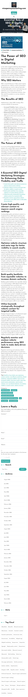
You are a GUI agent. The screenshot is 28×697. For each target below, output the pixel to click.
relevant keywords (6, 673)
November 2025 (8, 516)
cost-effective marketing (16, 376)
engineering (5, 34)
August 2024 (7, 578)
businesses (4, 630)
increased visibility (5, 380)
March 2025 (7, 549)
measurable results (6, 658)
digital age (19, 638)
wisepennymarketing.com (14, 8)
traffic (13, 689)
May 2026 (6, 492)
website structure (19, 385)
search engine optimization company (9, 398)
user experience (21, 689)
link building (12, 654)
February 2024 (7, 603)
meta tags (23, 380)
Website (3, 444)
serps (7, 685)
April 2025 (6, 545)
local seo (19, 654)
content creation (5, 376)
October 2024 (7, 570)
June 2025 (6, 537)
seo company (13, 37)
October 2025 (7, 520)
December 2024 (8, 561)
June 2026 (6, 487)
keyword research (17, 650)
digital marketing (21, 32)
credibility (12, 638)
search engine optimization (8, 382)
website (10, 693)
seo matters (23, 383)
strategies (13, 685)
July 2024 (6, 582)
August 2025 (7, 529)
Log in (5, 615)
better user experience (17, 375)
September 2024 (8, 574)
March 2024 (7, 599)
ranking (22, 669)
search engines (21, 681)
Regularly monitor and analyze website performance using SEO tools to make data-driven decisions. (15, 199)
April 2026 (6, 496)
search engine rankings (7, 677)
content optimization (7, 634)
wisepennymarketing (16, 50)
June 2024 (6, 586)
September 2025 (8, 524)
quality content (15, 669)
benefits (11, 626)
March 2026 (7, 500)
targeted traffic (6, 689)
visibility (4, 693)
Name (3, 432)
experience (15, 642)
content (11, 630)
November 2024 (8, 566)
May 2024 (6, 590)
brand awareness (19, 626)
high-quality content (12, 646)
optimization (15, 665)
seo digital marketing (13, 383)
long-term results (15, 380)
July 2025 (6, 533)
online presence (18, 662)
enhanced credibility (12, 378)
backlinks (4, 626)
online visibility (5, 665)
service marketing (21, 37)
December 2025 (8, 512)
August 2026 (7, 479)
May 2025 (6, 541)
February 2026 (7, 504)
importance (22, 646)
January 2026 (7, 508)
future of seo (21, 378)
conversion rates (18, 634)
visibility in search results (7, 385)
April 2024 (6, 594)
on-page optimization (7, 662)
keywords (4, 654)
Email (3, 438)
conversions (5, 638)
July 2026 (6, 483)
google (4, 646)
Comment (4, 414)
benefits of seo (8, 375)
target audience (21, 685)
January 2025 (7, 557)
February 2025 (7, 553)
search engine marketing (15, 34)
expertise (22, 642)
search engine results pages (9, 681)
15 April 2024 (6, 50)
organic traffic (5, 669)
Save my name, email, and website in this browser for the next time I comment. (13, 453)
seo (8, 37)
